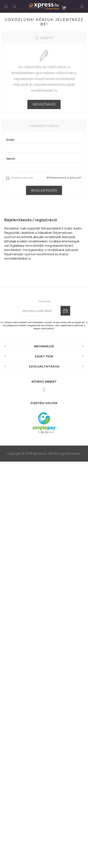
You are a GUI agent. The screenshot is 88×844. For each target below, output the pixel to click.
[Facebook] (44, 390)
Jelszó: (11, 158)
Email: (10, 139)
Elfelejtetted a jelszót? (64, 177)
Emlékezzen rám (22, 177)
